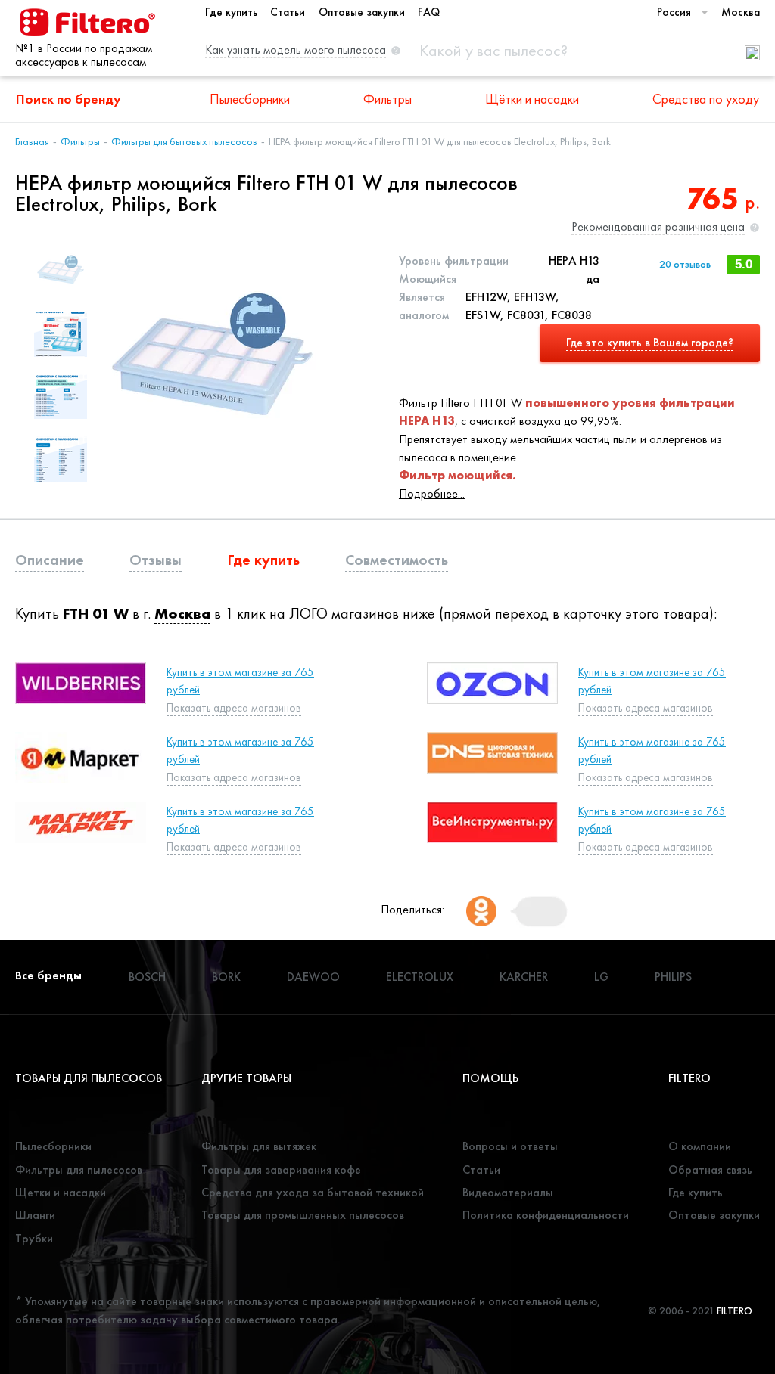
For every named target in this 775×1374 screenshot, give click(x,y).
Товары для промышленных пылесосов (302, 1215)
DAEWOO (313, 977)
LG (601, 977)
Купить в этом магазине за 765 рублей (240, 681)
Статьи (287, 12)
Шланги (35, 1215)
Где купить (231, 12)
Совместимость (396, 559)
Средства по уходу (705, 98)
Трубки (34, 1238)
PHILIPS (673, 977)
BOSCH (147, 977)
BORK (226, 977)
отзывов (685, 264)
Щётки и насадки (532, 98)
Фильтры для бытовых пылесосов (184, 141)
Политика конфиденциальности (545, 1215)
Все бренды (48, 975)
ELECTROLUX (419, 977)
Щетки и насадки (60, 1192)
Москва (182, 613)
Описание (49, 559)
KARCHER (524, 977)
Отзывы (155, 559)
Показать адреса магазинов (234, 846)
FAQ (429, 12)
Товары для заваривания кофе (281, 1169)
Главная (32, 141)
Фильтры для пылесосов (78, 1169)
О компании (699, 1146)
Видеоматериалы (507, 1192)
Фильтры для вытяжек (258, 1146)
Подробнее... (432, 493)
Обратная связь (710, 1169)
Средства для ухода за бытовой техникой (312, 1192)
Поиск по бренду (68, 98)
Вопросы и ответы (510, 1146)
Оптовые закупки (362, 12)
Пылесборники (250, 98)
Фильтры (387, 98)
